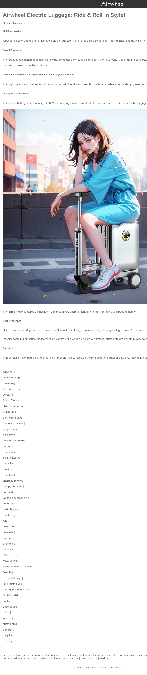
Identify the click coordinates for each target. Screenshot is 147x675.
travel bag (9, 383)
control (7, 600)
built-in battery (11, 457)
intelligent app (47, 311)
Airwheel (8, 371)
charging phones (13, 480)
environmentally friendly (17, 566)
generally (8, 629)
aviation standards (14, 440)
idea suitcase (121, 654)
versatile (8, 394)
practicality (9, 515)
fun (5, 520)
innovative (9, 549)
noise (6, 612)
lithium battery (11, 388)
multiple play (10, 509)
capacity (8, 463)
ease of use (10, 606)
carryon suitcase (13, 658)
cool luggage (85, 654)
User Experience (13, 406)
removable (9, 452)
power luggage (32, 654)
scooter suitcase (13, 654)
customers (9, 623)
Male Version (11, 560)
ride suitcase (69, 654)
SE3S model (10, 595)
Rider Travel (10, 555)
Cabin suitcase (70, 658)
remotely (8, 474)
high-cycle (9, 434)
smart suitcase (102, 654)
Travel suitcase (89, 658)
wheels (7, 618)
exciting (7, 641)
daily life (8, 635)
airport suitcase (33, 658)
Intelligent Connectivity (16, 589)
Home (6, 23)
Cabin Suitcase (135, 667)
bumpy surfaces (12, 486)
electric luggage (23, 40)
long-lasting (10, 429)
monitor (7, 469)
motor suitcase (51, 654)
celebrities (9, 526)
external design (12, 578)
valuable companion (15, 497)
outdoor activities (13, 423)
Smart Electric (11, 400)
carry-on (8, 446)
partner (7, 537)
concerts (8, 532)
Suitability (8, 411)
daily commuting (13, 417)
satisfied (8, 492)
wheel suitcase (52, 658)
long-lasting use (12, 583)
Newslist (18, 23)
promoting (9, 543)
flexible (7, 572)
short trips (9, 503)
